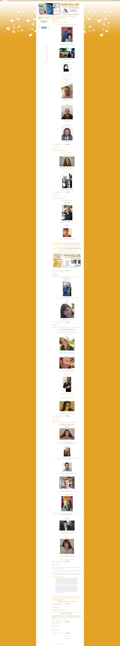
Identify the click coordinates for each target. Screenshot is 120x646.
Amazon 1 (64, 319)
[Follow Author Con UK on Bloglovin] (44, 21)
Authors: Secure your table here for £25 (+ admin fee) (67, 330)
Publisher (68, 59)
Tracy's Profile (73, 44)
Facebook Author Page (72, 413)
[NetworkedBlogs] (43, 26)
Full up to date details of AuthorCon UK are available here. (59, 619)
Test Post (54, 628)
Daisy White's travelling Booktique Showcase (70, 248)
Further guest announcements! (59, 198)
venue (59, 623)
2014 (46, 46)
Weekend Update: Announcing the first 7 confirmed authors (65, 422)
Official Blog (69, 514)
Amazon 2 (67, 319)
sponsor (59, 604)
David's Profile (69, 44)
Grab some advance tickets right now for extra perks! (71, 251)
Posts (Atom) (68, 638)
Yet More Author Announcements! (59, 22)
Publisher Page (73, 371)
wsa (60, 604)
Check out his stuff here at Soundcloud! (71, 244)
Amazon (65, 59)
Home (67, 636)
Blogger (64, 644)
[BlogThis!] (66, 144)
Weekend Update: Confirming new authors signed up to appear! (66, 327)
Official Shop (67, 491)
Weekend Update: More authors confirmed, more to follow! (65, 276)
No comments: (62, 144)
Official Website (61, 239)
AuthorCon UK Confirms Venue (59, 609)
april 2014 (55, 145)
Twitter (62, 100)
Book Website (67, 121)
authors (58, 145)
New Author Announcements (58, 150)
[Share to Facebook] (68, 144)
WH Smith (68, 100)
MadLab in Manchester (67, 613)
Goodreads (67, 141)
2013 (46, 63)
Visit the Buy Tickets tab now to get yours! (67, 601)
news (59, 145)
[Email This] (65, 144)
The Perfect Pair (64, 44)
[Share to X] (67, 144)
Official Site (60, 319)
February (47, 47)
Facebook (60, 44)
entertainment (60, 271)
